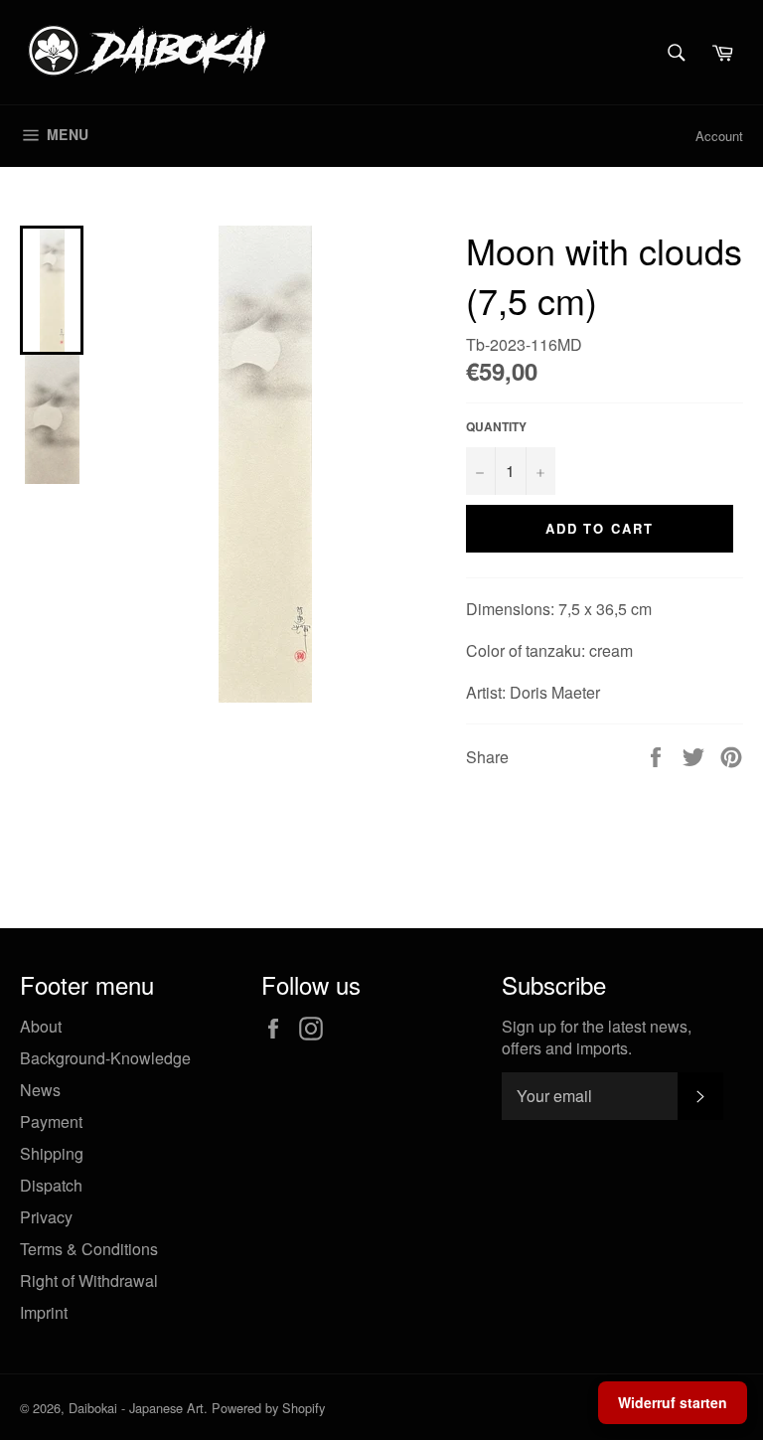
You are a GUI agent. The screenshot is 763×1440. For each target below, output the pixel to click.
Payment (51, 1121)
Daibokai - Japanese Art (136, 1407)
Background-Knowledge (105, 1057)
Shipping (51, 1153)
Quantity (496, 426)
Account (719, 135)
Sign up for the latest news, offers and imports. (596, 1037)
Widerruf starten (672, 1402)
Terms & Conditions (89, 1248)
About (41, 1026)
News (40, 1089)
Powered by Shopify (268, 1407)
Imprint (44, 1312)
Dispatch (51, 1185)
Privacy (46, 1216)
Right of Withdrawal (89, 1280)
